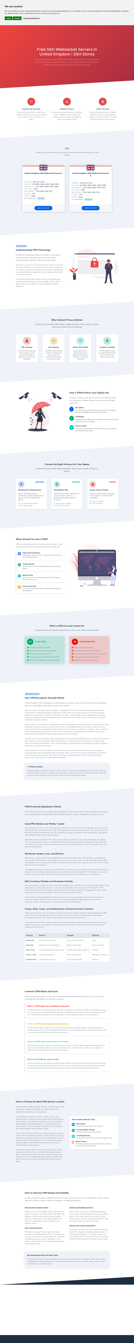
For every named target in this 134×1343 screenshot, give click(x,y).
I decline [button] (17, 18)
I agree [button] (8, 18)
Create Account (43, 208)
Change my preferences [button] (31, 18)
